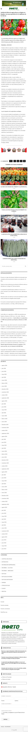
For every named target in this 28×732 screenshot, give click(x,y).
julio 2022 (4, 510)
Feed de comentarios (5, 608)
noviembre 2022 (5, 498)
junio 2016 (4, 542)
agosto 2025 (4, 400)
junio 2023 (4, 477)
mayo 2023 (4, 480)
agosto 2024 (4, 436)
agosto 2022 (4, 507)
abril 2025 (4, 412)
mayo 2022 (4, 516)
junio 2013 (4, 548)
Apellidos (16, 700)
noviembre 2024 (5, 427)
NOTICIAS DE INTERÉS (7, 576)
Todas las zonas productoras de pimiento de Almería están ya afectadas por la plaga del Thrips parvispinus (14, 658)
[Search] (26, 8)
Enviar (5, 719)
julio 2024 (4, 439)
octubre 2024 (4, 430)
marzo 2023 (4, 486)
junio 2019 (4, 539)
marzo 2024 (4, 451)
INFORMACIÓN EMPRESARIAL (8, 564)
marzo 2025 (4, 415)
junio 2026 (4, 371)
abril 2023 (4, 483)
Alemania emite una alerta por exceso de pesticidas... (14, 259)
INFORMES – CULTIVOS (7, 567)
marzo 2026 (4, 380)
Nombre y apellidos (6, 696)
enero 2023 (4, 492)
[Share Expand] (24, 161)
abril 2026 (4, 377)
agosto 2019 (4, 536)
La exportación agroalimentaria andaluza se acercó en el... (14, 235)
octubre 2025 (4, 395)
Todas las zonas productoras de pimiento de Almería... (14, 210)
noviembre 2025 (5, 392)
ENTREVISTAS (5, 561)
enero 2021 (4, 528)
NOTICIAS (4, 573)
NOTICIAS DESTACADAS (7, 579)
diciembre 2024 (5, 424)
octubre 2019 (4, 533)
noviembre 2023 (5, 463)
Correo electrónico (6, 703)
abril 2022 (4, 519)
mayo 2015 (4, 545)
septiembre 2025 (5, 398)
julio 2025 (4, 403)
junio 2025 (4, 406)
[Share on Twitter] (18, 161)
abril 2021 (4, 525)
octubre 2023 (4, 466)
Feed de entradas (4, 605)
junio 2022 (4, 513)
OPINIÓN (4, 582)
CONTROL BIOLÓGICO (7, 558)
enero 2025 (4, 421)
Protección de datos (6, 710)
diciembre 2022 (5, 495)
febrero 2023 (4, 489)
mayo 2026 (4, 374)
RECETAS (4, 591)
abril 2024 (4, 448)
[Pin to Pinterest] (21, 161)
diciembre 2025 (5, 389)
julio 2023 (4, 474)
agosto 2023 (4, 471)
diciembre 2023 (5, 460)
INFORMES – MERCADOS (7, 570)
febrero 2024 (4, 454)
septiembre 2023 (5, 468)
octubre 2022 (4, 501)
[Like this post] (11, 161)
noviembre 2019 (5, 531)
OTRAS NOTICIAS (6, 585)
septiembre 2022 (5, 504)
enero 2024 (4, 457)
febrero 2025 (4, 418)
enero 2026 (4, 386)
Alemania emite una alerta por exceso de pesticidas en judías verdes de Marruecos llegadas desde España (13, 669)
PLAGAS (3, 588)
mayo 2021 (4, 522)
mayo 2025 (4, 409)
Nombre (2, 700)
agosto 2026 (4, 365)
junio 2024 (4, 442)
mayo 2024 (4, 445)
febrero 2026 (4, 383)
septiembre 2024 (5, 433)
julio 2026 (4, 368)
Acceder (2, 601)
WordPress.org (4, 612)
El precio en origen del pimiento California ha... (14, 186)
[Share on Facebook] (14, 161)
